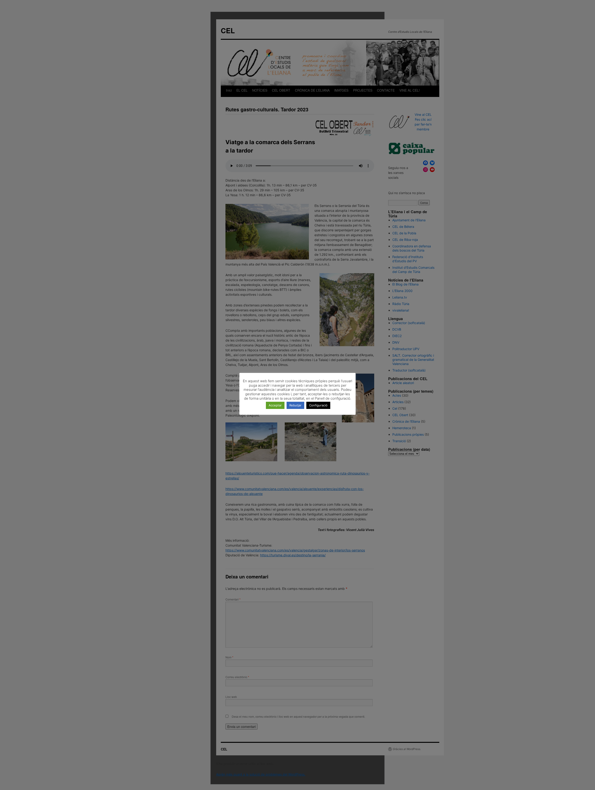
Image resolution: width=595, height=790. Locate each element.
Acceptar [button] (275, 405)
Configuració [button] (318, 405)
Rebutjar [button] (295, 405)
